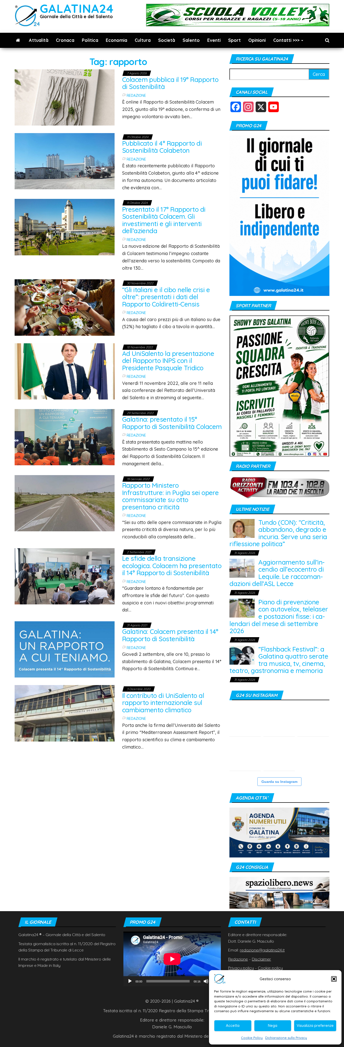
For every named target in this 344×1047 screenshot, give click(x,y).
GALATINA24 (77, 8)
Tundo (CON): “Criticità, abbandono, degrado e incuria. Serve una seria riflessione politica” (278, 533)
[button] (333, 978)
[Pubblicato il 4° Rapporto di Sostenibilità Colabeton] (65, 160)
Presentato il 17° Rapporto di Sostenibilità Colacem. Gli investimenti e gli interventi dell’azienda (163, 220)
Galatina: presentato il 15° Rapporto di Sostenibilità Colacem (172, 423)
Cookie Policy (252, 1038)
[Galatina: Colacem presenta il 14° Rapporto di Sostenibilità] (65, 649)
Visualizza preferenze (315, 1025)
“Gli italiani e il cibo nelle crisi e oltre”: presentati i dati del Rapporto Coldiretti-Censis (166, 297)
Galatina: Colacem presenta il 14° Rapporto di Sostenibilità (170, 635)
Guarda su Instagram (279, 782)
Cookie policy (270, 967)
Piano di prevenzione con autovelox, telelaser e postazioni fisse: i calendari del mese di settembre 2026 (278, 616)
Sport (234, 40)
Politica (90, 40)
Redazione (136, 95)
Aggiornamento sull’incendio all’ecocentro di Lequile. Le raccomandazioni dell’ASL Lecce (277, 573)
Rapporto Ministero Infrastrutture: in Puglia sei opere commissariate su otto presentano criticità (170, 496)
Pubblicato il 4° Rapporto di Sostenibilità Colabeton (162, 147)
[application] (172, 959)
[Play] (129, 981)
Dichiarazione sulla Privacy (286, 1038)
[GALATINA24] (18, 40)
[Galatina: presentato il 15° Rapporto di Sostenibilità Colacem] (65, 436)
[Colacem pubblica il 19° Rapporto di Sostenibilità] (65, 96)
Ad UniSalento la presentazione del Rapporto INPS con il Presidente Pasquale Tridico (168, 360)
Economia (116, 40)
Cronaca (65, 40)
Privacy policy (241, 967)
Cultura (143, 40)
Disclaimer (261, 959)
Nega (272, 1025)
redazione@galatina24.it (262, 949)
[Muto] (206, 981)
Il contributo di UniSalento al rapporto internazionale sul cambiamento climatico (163, 702)
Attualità (38, 40)
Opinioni (257, 40)
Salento (191, 40)
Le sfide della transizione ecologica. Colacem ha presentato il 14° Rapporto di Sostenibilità (171, 565)
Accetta (232, 1025)
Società (166, 40)
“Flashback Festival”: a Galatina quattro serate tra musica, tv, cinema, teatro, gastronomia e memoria (278, 660)
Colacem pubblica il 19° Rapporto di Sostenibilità (170, 83)
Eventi (214, 40)
